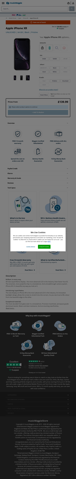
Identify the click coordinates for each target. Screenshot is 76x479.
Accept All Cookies (44, 246)
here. (49, 241)
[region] (38, 239)
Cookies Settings (30, 246)
